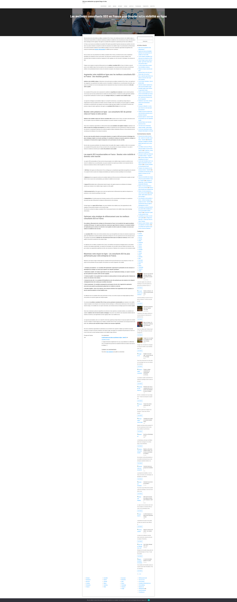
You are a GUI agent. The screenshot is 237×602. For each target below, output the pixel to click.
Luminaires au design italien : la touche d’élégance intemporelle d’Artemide (145, 182)
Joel (125, 19)
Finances (140, 246)
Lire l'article (140, 287)
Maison (114, 6)
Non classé (140, 260)
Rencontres (140, 262)
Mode (139, 258)
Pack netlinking (142, 585)
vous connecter (109, 351)
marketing (140, 256)
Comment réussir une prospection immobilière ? (148, 468)
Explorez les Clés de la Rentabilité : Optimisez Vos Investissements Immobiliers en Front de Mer (145, 53)
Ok (148, 600)
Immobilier (140, 249)
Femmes (140, 244)
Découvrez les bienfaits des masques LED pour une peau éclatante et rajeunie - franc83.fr (145, 178)
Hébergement (141, 588)
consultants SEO (120, 23)
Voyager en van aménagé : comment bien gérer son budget (148, 355)
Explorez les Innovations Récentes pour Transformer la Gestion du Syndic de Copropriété (145, 97)
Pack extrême (141, 581)
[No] (235, 600)
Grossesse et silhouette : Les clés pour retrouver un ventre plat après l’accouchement (145, 108)
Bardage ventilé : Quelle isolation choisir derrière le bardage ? (145, 194)
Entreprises (103, 6)
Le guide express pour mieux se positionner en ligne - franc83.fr (114, 337)
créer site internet (142, 590)
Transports (145, 6)
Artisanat (140, 233)
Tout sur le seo (142, 579)
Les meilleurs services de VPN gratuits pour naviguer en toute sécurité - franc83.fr (145, 148)
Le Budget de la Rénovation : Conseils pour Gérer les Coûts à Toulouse (145, 219)
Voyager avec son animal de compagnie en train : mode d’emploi (148, 340)
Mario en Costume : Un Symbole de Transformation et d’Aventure (148, 324)
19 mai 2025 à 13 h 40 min (105, 339)
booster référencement (100, 49)
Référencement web (143, 578)
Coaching (140, 239)
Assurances (140, 235)
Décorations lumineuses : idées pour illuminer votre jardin (148, 308)
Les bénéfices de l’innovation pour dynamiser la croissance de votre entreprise (145, 173)
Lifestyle (131, 6)
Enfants (139, 240)
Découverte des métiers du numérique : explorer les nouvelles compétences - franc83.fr (145, 138)
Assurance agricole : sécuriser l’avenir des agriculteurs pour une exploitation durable (145, 118)
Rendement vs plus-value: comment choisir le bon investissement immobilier (145, 102)
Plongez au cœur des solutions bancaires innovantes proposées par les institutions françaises (145, 113)
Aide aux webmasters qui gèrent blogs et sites (94, 1)
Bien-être (152, 6)
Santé (109, 6)
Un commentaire (118, 24)
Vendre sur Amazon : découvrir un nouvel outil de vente (148, 292)
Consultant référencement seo (145, 583)
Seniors (139, 265)
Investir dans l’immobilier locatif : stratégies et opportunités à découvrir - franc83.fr (145, 162)
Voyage (125, 6)
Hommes (140, 247)
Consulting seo (141, 592)
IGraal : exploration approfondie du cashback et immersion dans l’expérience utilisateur (145, 77)
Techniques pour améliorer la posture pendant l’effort (148, 420)
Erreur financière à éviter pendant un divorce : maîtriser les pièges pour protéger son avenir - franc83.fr (145, 200)
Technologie (138, 6)
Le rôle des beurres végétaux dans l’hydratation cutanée (148, 515)
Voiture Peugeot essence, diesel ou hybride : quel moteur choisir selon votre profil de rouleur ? (145, 61)
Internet (120, 6)
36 (139, 574)
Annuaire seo (141, 586)
